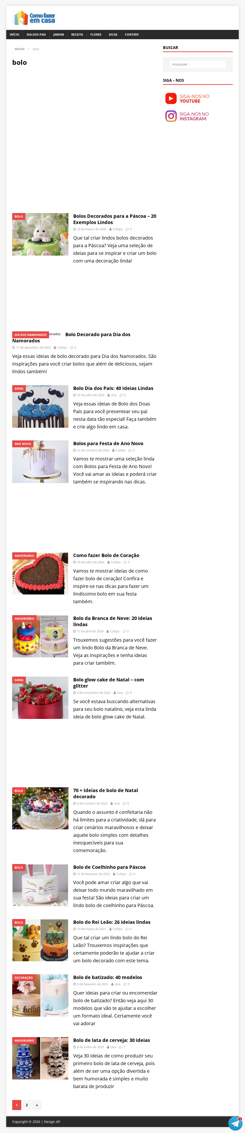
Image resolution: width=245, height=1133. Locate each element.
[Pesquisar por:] (198, 64)
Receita (77, 35)
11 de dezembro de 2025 (33, 347)
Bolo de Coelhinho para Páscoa (109, 867)
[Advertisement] (52, 104)
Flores (95, 35)
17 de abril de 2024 (90, 631)
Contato (132, 35)
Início (14, 35)
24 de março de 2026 (91, 229)
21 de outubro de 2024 (93, 450)
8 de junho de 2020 (90, 1047)
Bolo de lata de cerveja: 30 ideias (111, 1040)
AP (58, 1121)
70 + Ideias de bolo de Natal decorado (105, 793)
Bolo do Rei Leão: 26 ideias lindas (111, 922)
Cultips (117, 229)
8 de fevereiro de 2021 (92, 984)
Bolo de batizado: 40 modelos (107, 977)
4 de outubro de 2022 (92, 803)
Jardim (58, 35)
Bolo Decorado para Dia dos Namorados (71, 337)
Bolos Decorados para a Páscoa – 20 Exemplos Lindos (114, 219)
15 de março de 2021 (91, 929)
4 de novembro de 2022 (94, 692)
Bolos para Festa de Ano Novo (108, 443)
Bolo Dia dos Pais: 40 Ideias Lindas (113, 388)
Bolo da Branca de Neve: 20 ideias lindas (112, 621)
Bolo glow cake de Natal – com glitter (108, 682)
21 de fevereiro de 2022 (93, 874)
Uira (114, 395)
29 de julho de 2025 (90, 395)
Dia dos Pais (36, 35)
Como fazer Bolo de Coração (106, 555)
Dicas (113, 35)
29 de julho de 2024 (90, 562)
